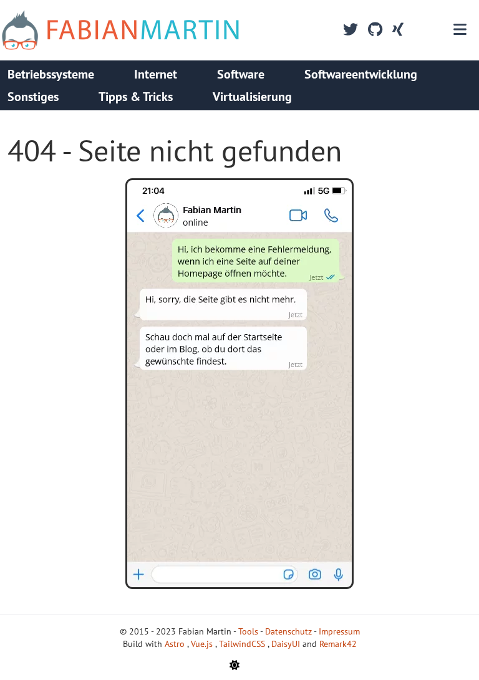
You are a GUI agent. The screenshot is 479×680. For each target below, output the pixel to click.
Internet (155, 74)
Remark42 (338, 643)
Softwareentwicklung (360, 74)
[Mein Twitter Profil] (350, 30)
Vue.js (203, 643)
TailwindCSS (243, 643)
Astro (176, 643)
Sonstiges (33, 97)
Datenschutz (288, 631)
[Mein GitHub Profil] (375, 30)
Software (240, 74)
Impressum (339, 631)
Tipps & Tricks (136, 97)
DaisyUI (286, 643)
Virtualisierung (252, 97)
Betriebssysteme (50, 74)
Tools (248, 631)
